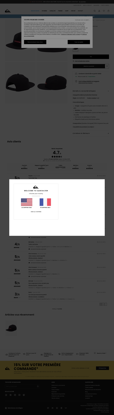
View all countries (36, 211)
